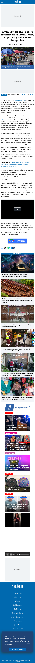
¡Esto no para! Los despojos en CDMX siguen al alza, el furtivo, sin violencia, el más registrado (17, 374)
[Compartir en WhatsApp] (33, 339)
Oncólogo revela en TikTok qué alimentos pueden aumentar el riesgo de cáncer (15, 275)
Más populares (22, 407)
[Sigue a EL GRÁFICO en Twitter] (17, 655)
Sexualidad (10, 453)
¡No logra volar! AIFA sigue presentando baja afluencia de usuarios (16, 326)
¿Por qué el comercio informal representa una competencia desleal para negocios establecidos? (15, 164)
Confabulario (17, 613)
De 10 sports (17, 605)
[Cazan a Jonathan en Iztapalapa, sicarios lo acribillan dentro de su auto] (17, 483)
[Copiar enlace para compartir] (33, 345)
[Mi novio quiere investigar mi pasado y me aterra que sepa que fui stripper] (17, 463)
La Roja (9, 413)
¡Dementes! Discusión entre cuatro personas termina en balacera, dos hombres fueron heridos (17, 507)
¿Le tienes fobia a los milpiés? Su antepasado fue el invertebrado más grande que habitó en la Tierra (17, 300)
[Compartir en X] (33, 336)
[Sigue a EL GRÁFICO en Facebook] (15, 655)
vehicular (4, 120)
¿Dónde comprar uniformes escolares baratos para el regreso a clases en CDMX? (17, 398)
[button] (2, 2)
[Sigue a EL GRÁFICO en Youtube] (19, 655)
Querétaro (17, 625)
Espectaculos (11, 433)
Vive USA (17, 597)
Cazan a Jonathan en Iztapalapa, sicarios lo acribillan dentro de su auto (16, 488)
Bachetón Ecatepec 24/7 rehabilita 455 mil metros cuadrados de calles (16, 350)
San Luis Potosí (17, 629)
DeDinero (17, 609)
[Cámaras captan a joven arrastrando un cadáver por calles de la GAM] (17, 423)
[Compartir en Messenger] (33, 342)
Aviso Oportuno (17, 617)
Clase (17, 601)
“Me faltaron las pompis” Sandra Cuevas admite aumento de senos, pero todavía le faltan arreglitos (16, 446)
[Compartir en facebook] (33, 333)
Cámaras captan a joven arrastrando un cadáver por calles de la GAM (17, 427)
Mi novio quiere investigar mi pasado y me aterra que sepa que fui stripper (17, 468)
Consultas (17, 621)
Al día (4, 95)
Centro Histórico (19, 100)
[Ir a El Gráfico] (17, 1)
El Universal (17, 593)
